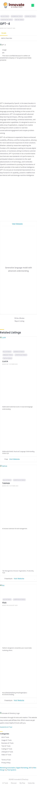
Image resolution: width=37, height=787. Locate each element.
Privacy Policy (5, 763)
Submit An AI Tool (6, 727)
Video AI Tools (6, 755)
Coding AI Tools (30, 16)
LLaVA (5, 361)
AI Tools (5, 783)
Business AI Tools (16, 16)
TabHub (6, 483)
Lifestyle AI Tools (6, 19)
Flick (4, 602)
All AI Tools (5, 16)
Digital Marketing (22, 768)
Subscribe (31, 783)
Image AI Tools (7, 355)
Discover (14, 783)
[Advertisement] (18, 82)
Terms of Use (6, 760)
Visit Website (17, 224)
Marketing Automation (7, 768)
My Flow (22, 783)
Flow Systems (11, 770)
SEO (30, 768)
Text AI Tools (19, 19)
